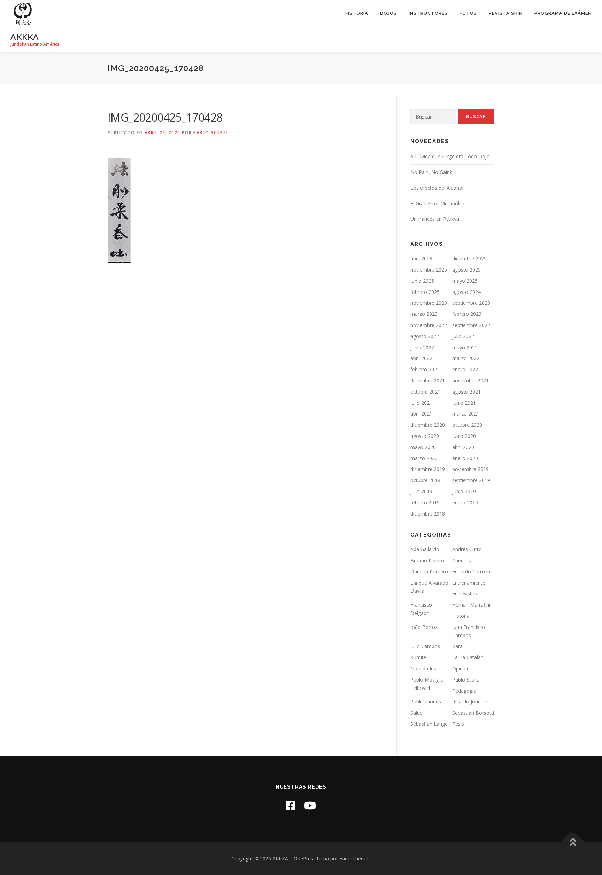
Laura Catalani (468, 657)
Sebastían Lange (429, 724)
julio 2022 (463, 336)
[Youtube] (310, 805)
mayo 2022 (465, 347)
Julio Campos (425, 646)
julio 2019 (421, 491)
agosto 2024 (466, 292)
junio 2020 (464, 436)
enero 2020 (465, 458)
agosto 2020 (424, 436)
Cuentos (461, 560)
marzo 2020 (424, 458)
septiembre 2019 (471, 480)
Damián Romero (429, 571)
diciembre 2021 (427, 380)
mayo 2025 (465, 280)
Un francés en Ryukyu (434, 218)
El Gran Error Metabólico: (438, 203)
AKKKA (24, 36)
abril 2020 (463, 447)
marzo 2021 (465, 413)
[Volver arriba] (572, 842)
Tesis (458, 724)
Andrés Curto (467, 549)
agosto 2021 (466, 391)
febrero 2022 (425, 369)
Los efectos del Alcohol (436, 187)
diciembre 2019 (427, 469)
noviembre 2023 (428, 302)
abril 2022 (421, 358)
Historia (356, 13)
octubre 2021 (425, 391)
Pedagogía (464, 690)
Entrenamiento (469, 582)
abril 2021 (421, 413)
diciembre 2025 (469, 258)
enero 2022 (465, 369)
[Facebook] (290, 805)
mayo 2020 (423, 447)
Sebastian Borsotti (473, 712)
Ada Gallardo (424, 549)
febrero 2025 (425, 292)
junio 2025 (422, 280)
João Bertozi (424, 627)
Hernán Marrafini (471, 604)
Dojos (388, 13)
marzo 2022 (465, 358)
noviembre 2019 (470, 469)
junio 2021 (464, 403)
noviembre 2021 (470, 380)
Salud (416, 712)
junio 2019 (464, 491)
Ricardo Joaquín (469, 701)
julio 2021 (421, 403)
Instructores (428, 13)
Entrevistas (464, 593)
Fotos (468, 13)
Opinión (461, 668)
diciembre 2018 (427, 513)
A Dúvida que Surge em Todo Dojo (450, 156)
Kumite (418, 657)
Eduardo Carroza (471, 571)
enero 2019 (465, 502)
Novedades (423, 668)
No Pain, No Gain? (431, 172)
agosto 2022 (424, 336)
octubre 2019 (425, 480)
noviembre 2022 (428, 325)
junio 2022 (422, 347)
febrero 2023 (466, 314)
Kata (457, 646)
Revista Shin (506, 13)
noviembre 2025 (428, 269)
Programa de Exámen (563, 13)
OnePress (305, 858)
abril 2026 (421, 258)
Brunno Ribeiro (427, 560)
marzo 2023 (424, 314)
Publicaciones (425, 701)
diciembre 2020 (427, 424)
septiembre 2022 (471, 325)
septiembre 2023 (471, 302)
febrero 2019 (425, 502)
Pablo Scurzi (210, 133)
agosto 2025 (466, 269)
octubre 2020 (467, 424)
